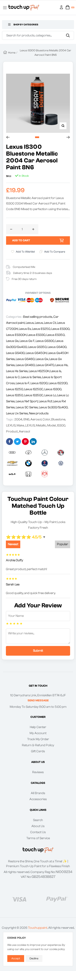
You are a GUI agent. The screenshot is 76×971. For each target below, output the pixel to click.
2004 (18, 419)
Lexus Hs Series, (17, 371)
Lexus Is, (56, 371)
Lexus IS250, (15, 389)
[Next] (68, 137)
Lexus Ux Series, (17, 413)
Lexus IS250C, (34, 389)
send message (38, 700)
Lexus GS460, (26, 359)
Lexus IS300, (53, 389)
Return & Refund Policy (38, 745)
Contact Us (38, 832)
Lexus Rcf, (46, 401)
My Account (38, 733)
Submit (38, 650)
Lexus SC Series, (27, 407)
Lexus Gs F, (28, 341)
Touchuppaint (37, 928)
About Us (38, 826)
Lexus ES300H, (16, 335)
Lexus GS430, (16, 353)
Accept (15, 958)
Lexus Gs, (13, 341)
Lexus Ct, (50, 323)
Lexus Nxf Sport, (27, 401)
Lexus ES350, (55, 335)
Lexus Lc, (50, 395)
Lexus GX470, (45, 365)
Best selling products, (38, 317)
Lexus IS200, (40, 383)
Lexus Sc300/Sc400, (53, 407)
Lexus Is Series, (31, 377)
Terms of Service (38, 838)
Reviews (38, 772)
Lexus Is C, (13, 377)
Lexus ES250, (41, 329)
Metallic (41, 425)
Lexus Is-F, (23, 383)
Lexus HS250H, (39, 371)
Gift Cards (38, 751)
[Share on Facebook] (9, 441)
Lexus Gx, (42, 359)
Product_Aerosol (18, 431)
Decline (34, 958)
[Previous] (8, 137)
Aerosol (36, 419)
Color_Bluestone (54, 419)
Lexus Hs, (61, 365)
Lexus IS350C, (34, 395)
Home (11, 52)
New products (39, 413)
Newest (13, 544)
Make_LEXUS (26, 425)
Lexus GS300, (45, 341)
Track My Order (38, 739)
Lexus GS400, (57, 347)
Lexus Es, (25, 329)
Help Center (38, 727)
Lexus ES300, (60, 329)
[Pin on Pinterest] (25, 441)
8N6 (26, 419)
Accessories (38, 799)
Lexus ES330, (36, 335)
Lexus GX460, (26, 365)
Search (38, 820)
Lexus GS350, (38, 347)
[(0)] (67, 7)
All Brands (38, 793)
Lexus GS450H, (37, 353)
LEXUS (11, 425)
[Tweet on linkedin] (33, 441)
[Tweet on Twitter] (17, 441)
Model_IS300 (56, 425)
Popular (62, 544)
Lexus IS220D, (58, 383)
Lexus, (30, 323)
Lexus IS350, (15, 395)
